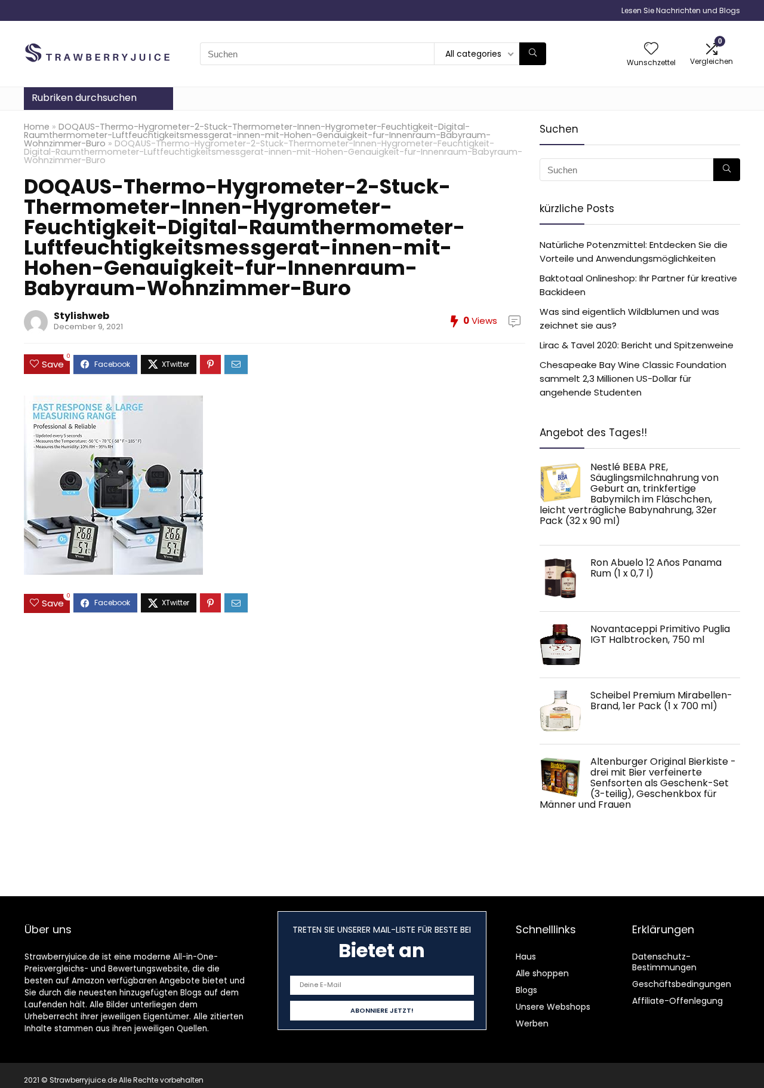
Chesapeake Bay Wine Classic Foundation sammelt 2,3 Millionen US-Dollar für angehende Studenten (633, 378)
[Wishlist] (651, 49)
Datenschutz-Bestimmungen (664, 962)
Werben (532, 1023)
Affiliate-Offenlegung (677, 1001)
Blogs (526, 990)
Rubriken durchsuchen (84, 98)
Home (37, 127)
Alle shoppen (542, 973)
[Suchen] (532, 53)
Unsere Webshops (553, 1007)
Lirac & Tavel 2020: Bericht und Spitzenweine (637, 345)
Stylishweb (81, 316)
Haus (526, 957)
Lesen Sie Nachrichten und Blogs (680, 10)
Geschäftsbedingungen (681, 984)
